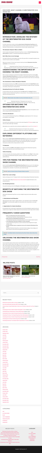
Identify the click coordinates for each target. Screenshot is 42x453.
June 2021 (4, 382)
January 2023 (5, 362)
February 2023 (5, 360)
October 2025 (5, 329)
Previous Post (4, 256)
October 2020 (5, 393)
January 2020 (5, 396)
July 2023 (4, 351)
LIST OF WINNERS (6, 416)
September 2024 (6, 333)
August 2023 (5, 349)
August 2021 (5, 380)
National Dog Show (6, 418)
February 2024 (5, 340)
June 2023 (4, 353)
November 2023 (5, 346)
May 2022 (4, 369)
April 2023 (4, 356)
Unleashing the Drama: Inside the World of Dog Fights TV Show (14, 309)
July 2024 (4, 335)
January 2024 (5, 342)
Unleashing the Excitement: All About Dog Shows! (12, 318)
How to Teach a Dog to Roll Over (28, 276)
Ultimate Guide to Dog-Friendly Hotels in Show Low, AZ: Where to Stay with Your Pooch (18, 306)
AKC (3, 411)
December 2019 (5, 398)
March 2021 (5, 387)
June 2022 (4, 367)
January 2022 (5, 376)
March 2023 (5, 358)
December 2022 (5, 364)
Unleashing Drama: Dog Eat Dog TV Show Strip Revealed (13, 311)
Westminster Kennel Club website (19, 179)
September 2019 (6, 402)
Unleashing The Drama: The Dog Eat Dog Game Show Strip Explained (15, 315)
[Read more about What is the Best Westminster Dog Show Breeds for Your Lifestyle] (11, 269)
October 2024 (5, 331)
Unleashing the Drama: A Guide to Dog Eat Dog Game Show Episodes (15, 316)
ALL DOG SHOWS (6, 413)
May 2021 (4, 384)
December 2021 (5, 378)
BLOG (4, 278)
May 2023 (4, 355)
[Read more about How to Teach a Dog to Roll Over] (30, 269)
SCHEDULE (5, 420)
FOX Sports (30, 122)
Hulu (28, 126)
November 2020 (5, 391)
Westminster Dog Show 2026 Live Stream (10, 302)
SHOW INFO (5, 422)
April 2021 (4, 385)
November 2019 (5, 400)
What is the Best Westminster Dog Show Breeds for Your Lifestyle (11, 277)
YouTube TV (35, 126)
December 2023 (5, 344)
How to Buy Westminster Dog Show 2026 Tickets (11, 304)
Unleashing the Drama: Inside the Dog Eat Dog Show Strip (13, 313)
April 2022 (4, 371)
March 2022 (5, 373)
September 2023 (6, 347)
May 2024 (4, 338)
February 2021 (5, 389)
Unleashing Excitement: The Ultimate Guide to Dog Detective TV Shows (16, 320)
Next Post (38, 256)
